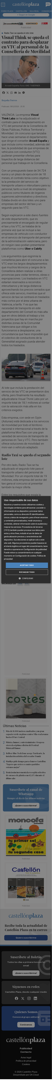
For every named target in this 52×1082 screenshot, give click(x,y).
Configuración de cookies (25, 556)
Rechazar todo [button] (26, 572)
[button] (26, 578)
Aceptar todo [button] (27, 565)
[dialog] (26, 539)
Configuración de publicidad (35, 549)
